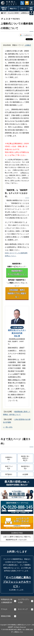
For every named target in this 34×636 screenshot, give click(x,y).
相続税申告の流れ (25, 467)
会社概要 (25, 474)
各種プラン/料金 (8, 467)
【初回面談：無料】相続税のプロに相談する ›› (17, 293)
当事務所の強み (8, 458)
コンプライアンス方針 (23, 601)
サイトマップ (23, 609)
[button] (31, 13)
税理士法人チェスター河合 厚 (17, 333)
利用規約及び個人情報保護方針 (6, 601)
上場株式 (28, 45)
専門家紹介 (8, 474)
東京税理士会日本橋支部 (17, 339)
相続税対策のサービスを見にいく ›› (17, 272)
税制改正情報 (6, 616)
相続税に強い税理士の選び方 (25, 458)
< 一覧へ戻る (7, 427)
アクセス (4, 609)
